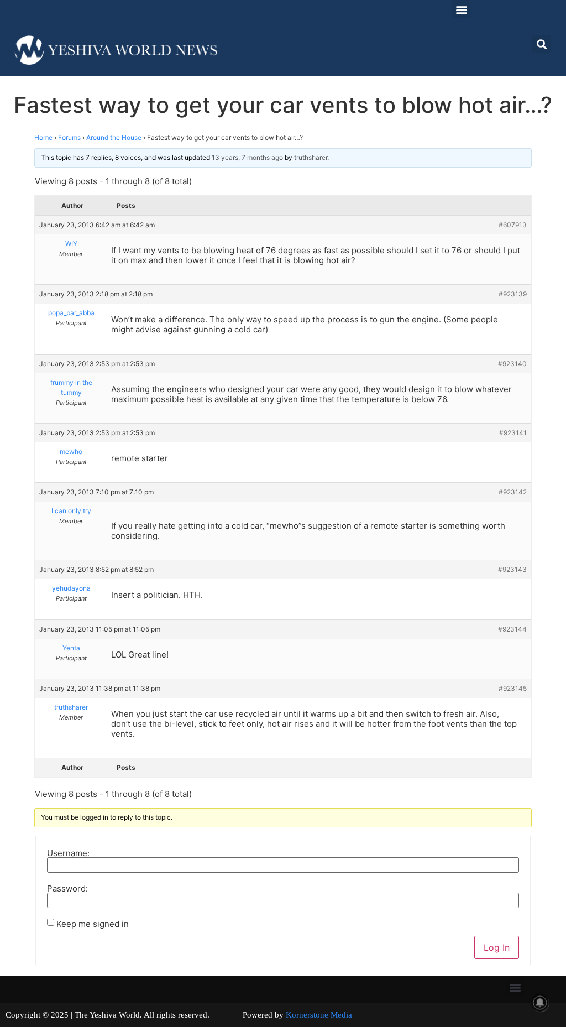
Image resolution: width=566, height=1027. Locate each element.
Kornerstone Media (319, 1014)
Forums (69, 137)
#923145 (513, 688)
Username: (68, 853)
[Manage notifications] (540, 1003)
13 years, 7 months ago (247, 157)
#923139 (513, 294)
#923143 (512, 569)
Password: (67, 888)
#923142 (513, 492)
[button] (461, 9)
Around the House (114, 137)
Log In (497, 947)
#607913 (513, 225)
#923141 (513, 433)
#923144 (512, 629)
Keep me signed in (92, 924)
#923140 (512, 363)
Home (43, 137)
